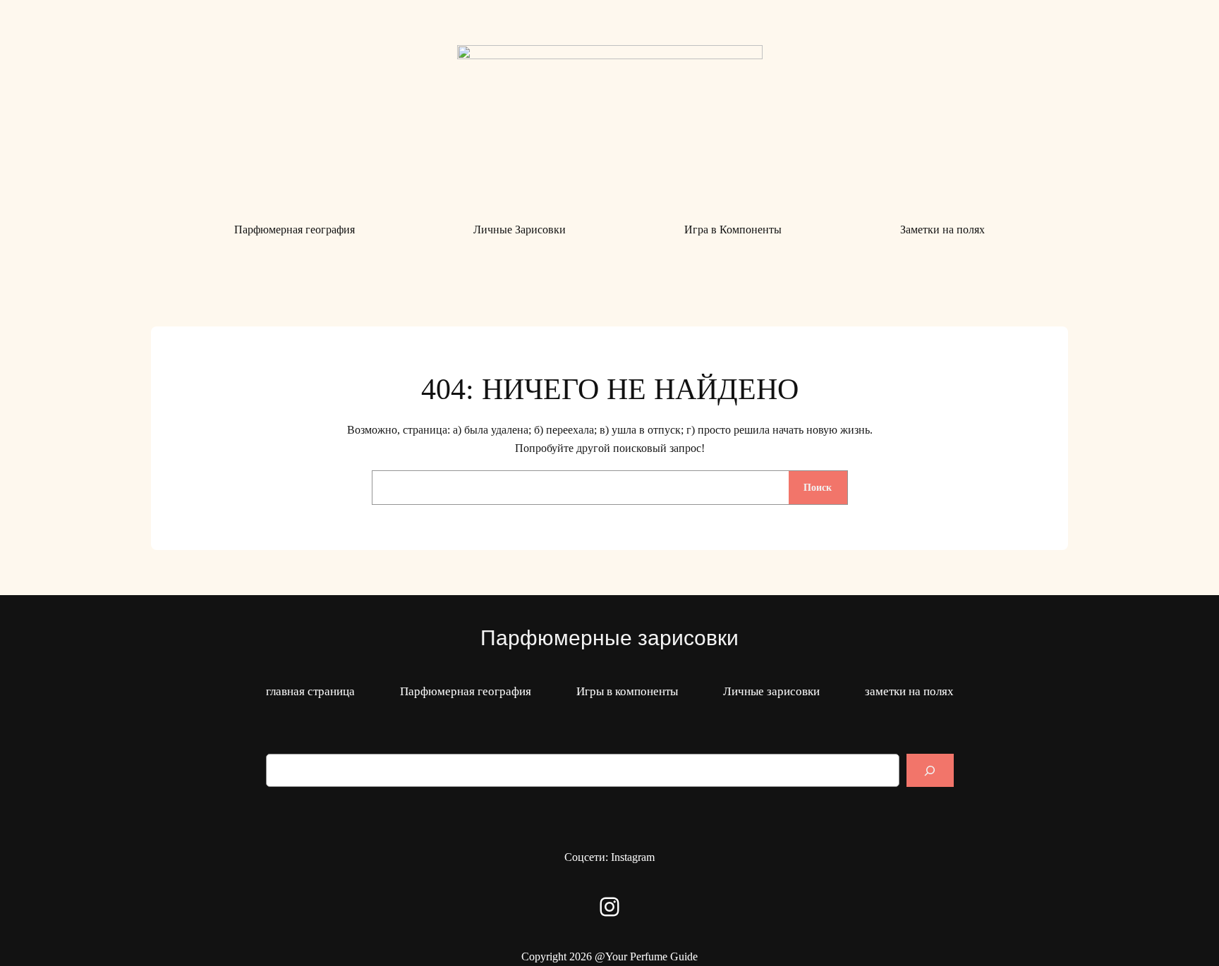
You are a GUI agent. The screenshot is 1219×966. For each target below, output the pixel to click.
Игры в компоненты (627, 691)
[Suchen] (929, 770)
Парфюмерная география (465, 691)
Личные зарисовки (771, 691)
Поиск (817, 487)
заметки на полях (909, 691)
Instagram (633, 857)
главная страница (310, 691)
